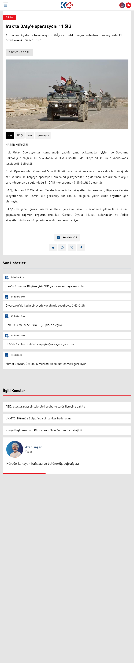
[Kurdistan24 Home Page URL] (67, 5)
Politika (9, 17)
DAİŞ (20, 135)
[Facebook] (81, 247)
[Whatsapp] (62, 247)
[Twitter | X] (72, 247)
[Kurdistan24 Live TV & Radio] (128, 5)
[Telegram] (53, 247)
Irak (10, 135)
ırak (30, 135)
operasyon (43, 135)
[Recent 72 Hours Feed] (122, 5)
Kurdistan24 (69, 237)
